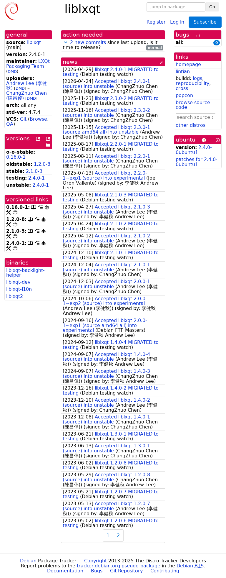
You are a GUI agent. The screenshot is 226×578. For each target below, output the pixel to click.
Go (212, 6)
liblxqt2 (14, 296)
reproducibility (192, 83)
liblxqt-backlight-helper (25, 272)
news (70, 61)
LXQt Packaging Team (28, 63)
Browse (38, 119)
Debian (28, 561)
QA (9, 124)
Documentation (65, 571)
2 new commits (88, 42)
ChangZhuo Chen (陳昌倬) (26, 95)
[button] (65, 42)
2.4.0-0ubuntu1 (194, 149)
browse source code (193, 105)
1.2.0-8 (42, 164)
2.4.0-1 (36, 178)
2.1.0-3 (34, 171)
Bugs (96, 571)
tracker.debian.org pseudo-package (118, 566)
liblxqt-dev (18, 282)
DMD (12, 71)
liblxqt (34, 42)
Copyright (95, 561)
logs (197, 78)
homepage (188, 64)
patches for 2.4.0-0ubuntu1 (196, 162)
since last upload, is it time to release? (112, 45)
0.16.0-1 (16, 157)
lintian (183, 71)
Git (23, 119)
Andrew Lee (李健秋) (26, 86)
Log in (177, 21)
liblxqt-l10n (19, 289)
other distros (190, 125)
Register (156, 21)
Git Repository (126, 571)
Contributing (164, 571)
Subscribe (205, 22)
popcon (184, 95)
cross (182, 88)
